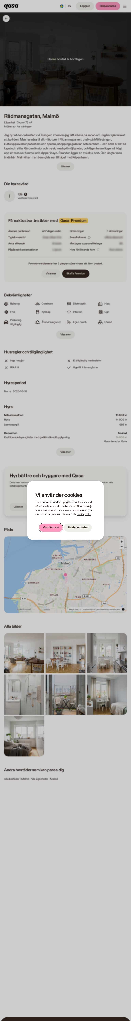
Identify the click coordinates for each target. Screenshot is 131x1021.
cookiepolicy (84, 514)
